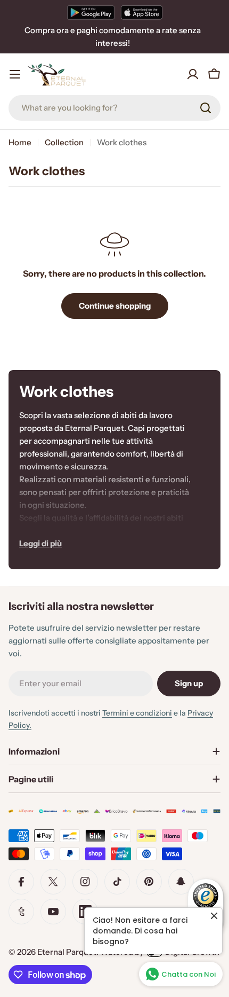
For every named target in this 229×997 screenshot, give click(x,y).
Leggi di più (40, 543)
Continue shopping (115, 306)
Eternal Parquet (66, 952)
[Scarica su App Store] (141, 12)
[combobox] (114, 108)
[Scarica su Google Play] (91, 12)
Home (20, 142)
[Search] (205, 107)
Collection (64, 142)
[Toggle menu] (15, 74)
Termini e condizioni (137, 713)
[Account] (192, 74)
